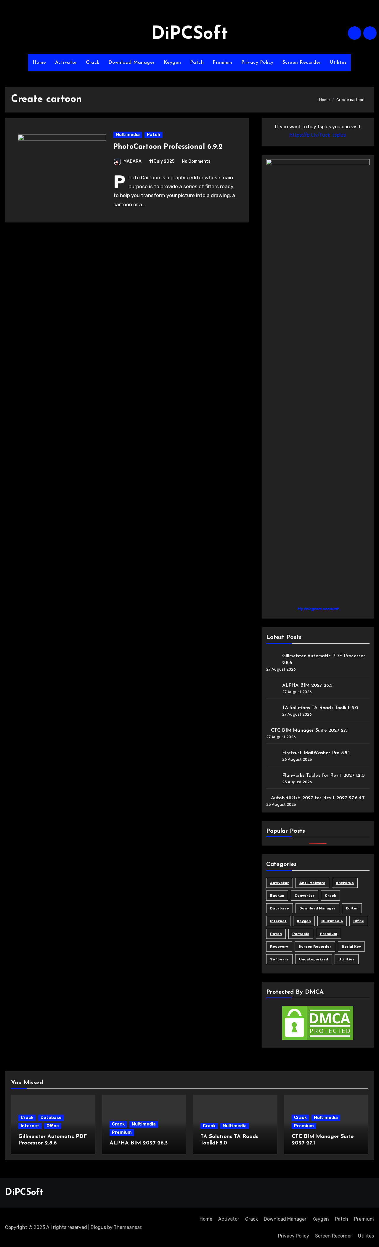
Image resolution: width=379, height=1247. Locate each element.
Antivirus (345, 883)
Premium (222, 62)
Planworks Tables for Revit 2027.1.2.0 (323, 775)
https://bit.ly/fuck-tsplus (318, 135)
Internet (278, 921)
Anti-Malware (312, 883)
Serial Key (351, 946)
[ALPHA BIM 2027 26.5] (271, 687)
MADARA (132, 161)
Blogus (98, 1227)
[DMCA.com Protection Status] (318, 1022)
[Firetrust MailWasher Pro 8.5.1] (271, 755)
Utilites (338, 62)
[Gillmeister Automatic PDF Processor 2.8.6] (271, 658)
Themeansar (127, 1227)
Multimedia (128, 134)
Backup (277, 895)
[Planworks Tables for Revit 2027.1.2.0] (271, 777)
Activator (66, 62)
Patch (197, 62)
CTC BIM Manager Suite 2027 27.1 (310, 730)
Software (279, 959)
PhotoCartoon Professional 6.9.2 (168, 147)
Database (279, 908)
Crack (92, 62)
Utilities (346, 959)
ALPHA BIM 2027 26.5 (307, 685)
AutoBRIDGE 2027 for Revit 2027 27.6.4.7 (318, 798)
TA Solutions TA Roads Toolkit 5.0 (320, 708)
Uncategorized (313, 959)
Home (39, 62)
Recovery (279, 946)
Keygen (172, 62)
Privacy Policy (257, 62)
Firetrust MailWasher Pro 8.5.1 (316, 753)
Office (358, 921)
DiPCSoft (189, 34)
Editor (352, 908)
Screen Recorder (301, 62)
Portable (300, 934)
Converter (304, 895)
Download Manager (131, 62)
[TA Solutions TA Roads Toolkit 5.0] (271, 710)
